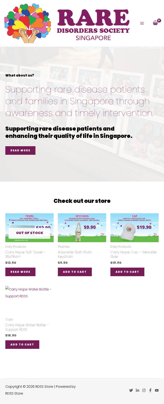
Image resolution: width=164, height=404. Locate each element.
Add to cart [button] (75, 272)
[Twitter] (131, 390)
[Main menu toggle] (142, 23)
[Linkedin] (137, 390)
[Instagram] (144, 390)
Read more (20, 272)
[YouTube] (157, 390)
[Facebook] (150, 390)
